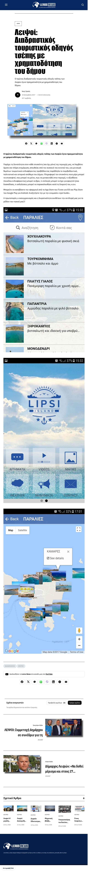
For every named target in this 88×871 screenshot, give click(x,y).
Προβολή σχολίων (56, 703)
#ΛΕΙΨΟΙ (21, 666)
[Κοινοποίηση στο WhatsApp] (41, 143)
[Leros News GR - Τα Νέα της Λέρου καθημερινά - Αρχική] (44, 5)
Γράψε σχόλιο (74, 703)
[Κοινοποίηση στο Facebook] (26, 143)
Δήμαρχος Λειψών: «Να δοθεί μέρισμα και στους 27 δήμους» (64, 769)
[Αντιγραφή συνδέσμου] (57, 143)
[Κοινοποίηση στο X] (31, 143)
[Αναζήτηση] (82, 4)
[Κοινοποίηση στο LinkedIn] (52, 143)
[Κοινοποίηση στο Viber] (46, 143)
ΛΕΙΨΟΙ (18, 23)
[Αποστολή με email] (62, 143)
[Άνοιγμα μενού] (6, 4)
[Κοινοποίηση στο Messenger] (36, 143)
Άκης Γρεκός (26, 91)
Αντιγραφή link (8, 868)
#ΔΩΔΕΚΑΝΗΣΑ (10, 666)
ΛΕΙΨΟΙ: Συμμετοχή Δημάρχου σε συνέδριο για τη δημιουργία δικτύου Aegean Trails (23, 733)
